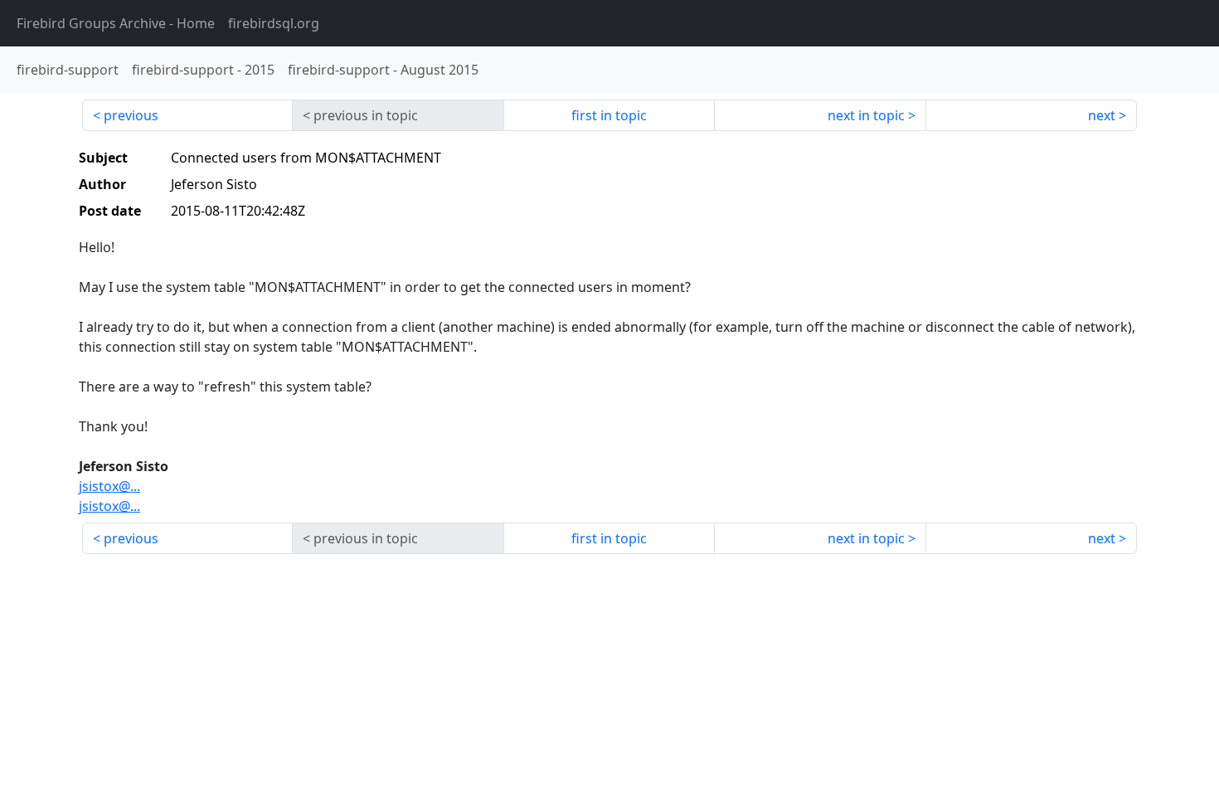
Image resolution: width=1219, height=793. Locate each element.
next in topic (866, 115)
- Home (116, 23)
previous (131, 115)
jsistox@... (109, 486)
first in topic (609, 115)
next (1101, 115)
